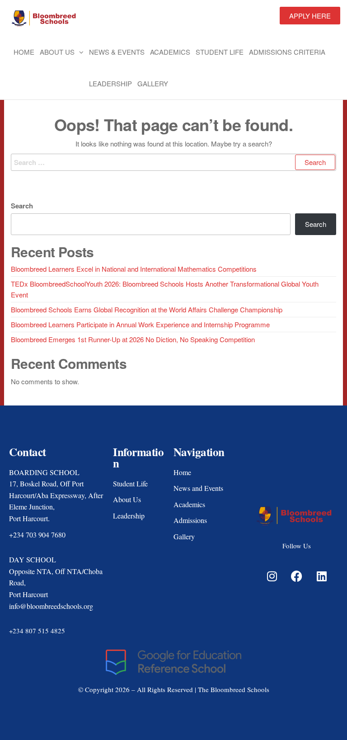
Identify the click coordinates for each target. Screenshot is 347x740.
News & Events (117, 52)
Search (22, 206)
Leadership (110, 83)
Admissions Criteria (287, 52)
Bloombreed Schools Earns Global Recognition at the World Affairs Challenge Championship (146, 309)
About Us (57, 52)
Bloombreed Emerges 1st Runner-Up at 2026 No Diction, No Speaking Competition (133, 339)
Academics (170, 52)
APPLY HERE (310, 15)
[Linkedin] (321, 576)
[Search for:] (173, 162)
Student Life (220, 52)
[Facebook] (297, 576)
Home (24, 52)
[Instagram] (272, 576)
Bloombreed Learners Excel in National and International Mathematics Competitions (134, 268)
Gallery (152, 83)
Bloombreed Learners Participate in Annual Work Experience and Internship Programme (140, 324)
